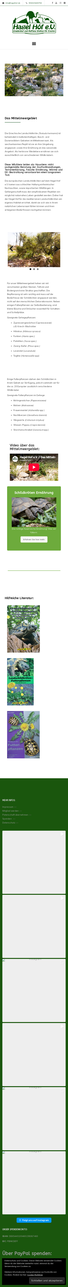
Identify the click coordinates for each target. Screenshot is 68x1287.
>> (15, 807)
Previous (12, 249)
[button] (34, 862)
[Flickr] (65, 3)
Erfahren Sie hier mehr (34, 539)
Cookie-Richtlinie (35, 1275)
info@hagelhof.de (12, 3)
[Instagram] (61, 3)
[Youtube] (56, 3)
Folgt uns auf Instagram (35, 1220)
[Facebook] (52, 3)
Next (55, 249)
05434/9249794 (35, 3)
